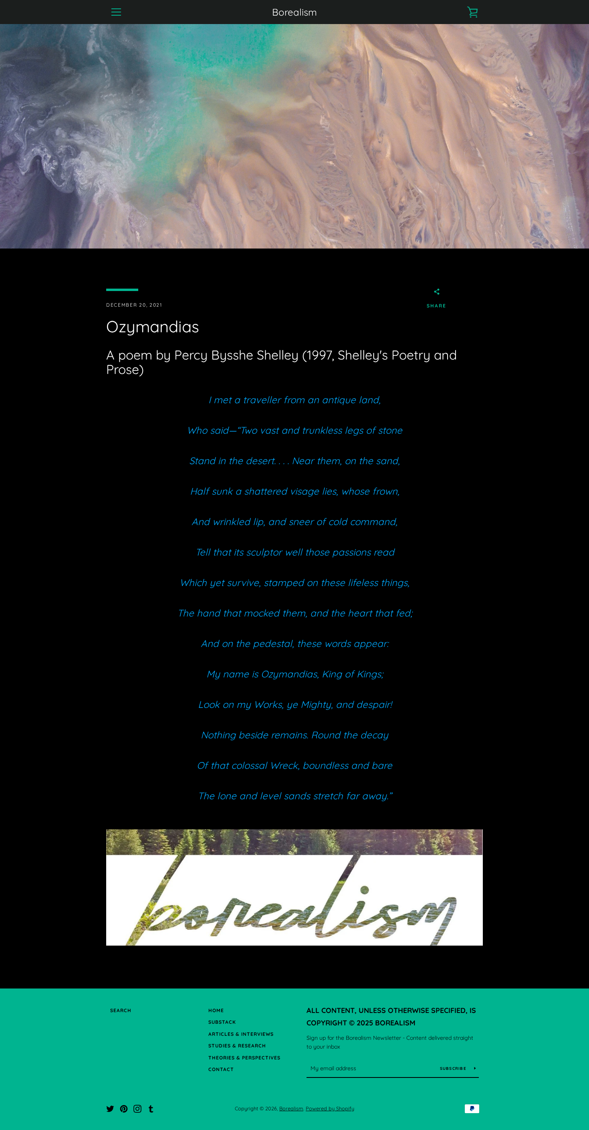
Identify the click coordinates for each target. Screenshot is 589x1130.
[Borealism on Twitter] (110, 1108)
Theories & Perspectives (244, 1058)
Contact (221, 1069)
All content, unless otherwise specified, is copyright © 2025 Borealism (391, 1016)
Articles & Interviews (241, 1034)
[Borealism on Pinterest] (124, 1108)
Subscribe (454, 1068)
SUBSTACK (222, 1022)
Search (120, 1010)
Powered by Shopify (330, 1108)
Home (216, 1010)
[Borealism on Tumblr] (151, 1108)
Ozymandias (289, 674)
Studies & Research (237, 1046)
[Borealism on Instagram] (137, 1108)
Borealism (294, 12)
